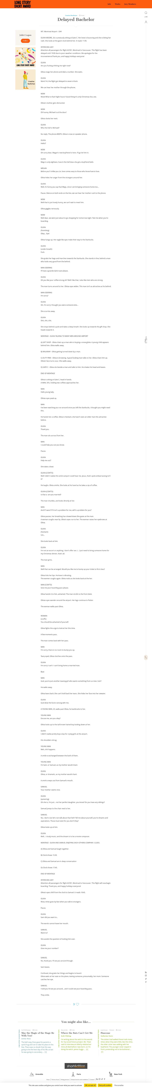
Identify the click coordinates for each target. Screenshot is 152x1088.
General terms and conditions (79, 1079)
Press (48, 1079)
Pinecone (105, 1033)
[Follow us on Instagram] (146, 975)
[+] (46, 1052)
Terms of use (55, 1079)
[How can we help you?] (146, 657)
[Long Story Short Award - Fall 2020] (25, 57)
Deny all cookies (105, 1085)
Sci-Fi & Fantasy (25, 1030)
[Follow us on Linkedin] (146, 972)
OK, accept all (90, 1085)
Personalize (118, 1085)
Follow (25, 41)
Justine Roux (26, 1039)
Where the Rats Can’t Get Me (77, 1033)
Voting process (65, 1079)
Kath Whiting (66, 1036)
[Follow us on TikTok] (146, 979)
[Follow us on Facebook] (146, 982)
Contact (92, 1079)
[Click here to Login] (145, 22)
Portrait (112, 1030)
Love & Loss (104, 1030)
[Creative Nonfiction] (25, 80)
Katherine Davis (107, 1036)
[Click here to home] (76, 1066)
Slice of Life (64, 1030)
